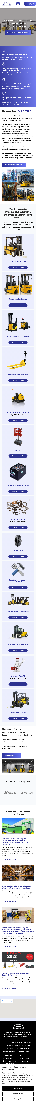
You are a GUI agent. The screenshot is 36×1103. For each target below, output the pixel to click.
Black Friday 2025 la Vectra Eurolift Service (15, 974)
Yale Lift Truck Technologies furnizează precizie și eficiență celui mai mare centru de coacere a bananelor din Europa (18, 930)
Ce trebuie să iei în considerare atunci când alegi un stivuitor (16, 887)
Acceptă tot (18, 1088)
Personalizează (18, 1093)
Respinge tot (18, 1099)
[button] (18, 3)
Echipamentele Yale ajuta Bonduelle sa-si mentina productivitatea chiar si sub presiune (15, 841)
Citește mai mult (9, 859)
